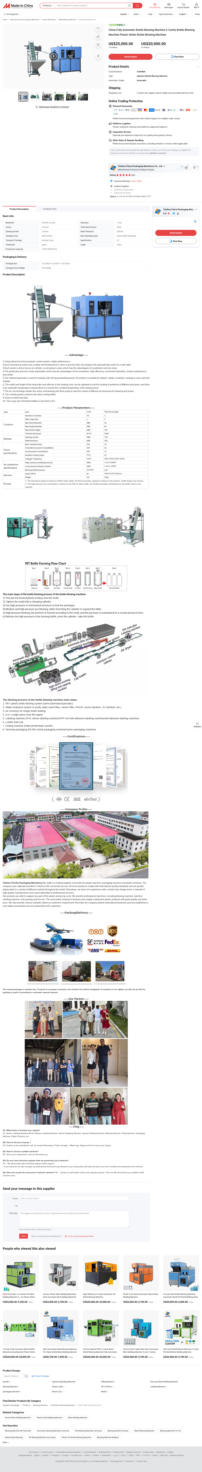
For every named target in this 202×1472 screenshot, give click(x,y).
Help (150, 14)
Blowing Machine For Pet (170, 1430)
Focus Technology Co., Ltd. (83, 1461)
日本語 (131, 1455)
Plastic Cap (57, 1391)
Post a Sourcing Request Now (79, 1236)
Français (65, 1455)
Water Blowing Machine (144, 1430)
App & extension (166, 14)
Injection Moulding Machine (63, 1381)
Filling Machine (107, 1381)
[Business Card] (195, 221)
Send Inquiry (130, 56)
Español (45, 1455)
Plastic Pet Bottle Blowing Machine (76, 1437)
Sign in (196, 7)
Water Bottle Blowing (14, 1437)
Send (23, 1236)
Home (5, 19)
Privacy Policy (142, 1461)
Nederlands (106, 1455)
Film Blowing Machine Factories (88, 1430)
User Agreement (116, 1461)
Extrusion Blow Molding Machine (164, 1381)
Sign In (113, 196)
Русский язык (76, 1455)
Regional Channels (133, 1452)
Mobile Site (161, 1452)
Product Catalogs (41, 1376)
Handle (6, 1381)
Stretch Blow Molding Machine (18, 1417)
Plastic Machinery (49, 19)
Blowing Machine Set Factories (18, 1430)
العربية (115, 1455)
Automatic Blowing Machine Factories (53, 1430)
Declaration (129, 1461)
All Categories (12, 14)
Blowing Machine (10, 1386)
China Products (47, 1452)
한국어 (123, 1455)
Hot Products (34, 1452)
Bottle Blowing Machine (67, 19)
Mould (103, 1391)
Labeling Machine (157, 1386)
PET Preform (106, 1386)
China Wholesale (90, 1452)
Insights (170, 1452)
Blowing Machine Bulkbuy (108, 1437)
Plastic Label (57, 1386)
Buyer (136, 14)
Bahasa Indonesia (177, 1455)
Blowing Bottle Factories (118, 1430)
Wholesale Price (105, 1452)
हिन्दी (137, 1455)
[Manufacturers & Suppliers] (18, 6)
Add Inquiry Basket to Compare (54, 106)
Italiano (87, 1455)
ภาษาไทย (145, 1455)
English (37, 1455)
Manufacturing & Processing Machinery (24, 19)
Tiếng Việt (164, 1455)
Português (55, 1455)
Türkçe (154, 1455)
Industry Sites (119, 1452)
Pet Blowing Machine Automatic (42, 1437)
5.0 (165, 213)
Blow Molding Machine (87, 19)
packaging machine (11, 1391)
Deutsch (96, 1455)
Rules (197, 14)
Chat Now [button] (179, 56)
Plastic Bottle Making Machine (49, 1417)
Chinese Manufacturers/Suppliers (68, 1452)
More (5, 1442)
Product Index (148, 1452)
